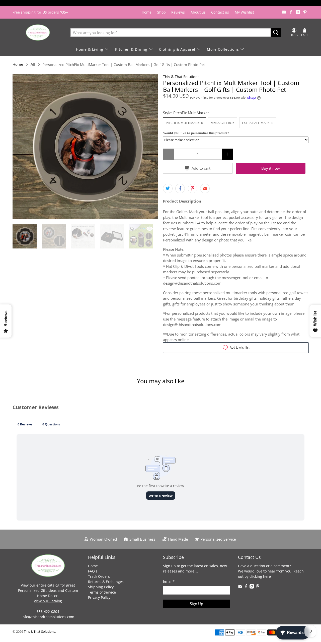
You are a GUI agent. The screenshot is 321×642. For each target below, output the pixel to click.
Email (169, 581)
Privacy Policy (99, 597)
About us (198, 12)
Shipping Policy (101, 587)
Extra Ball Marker (257, 122)
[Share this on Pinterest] (192, 188)
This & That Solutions (181, 76)
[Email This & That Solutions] (284, 12)
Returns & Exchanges (106, 581)
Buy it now (270, 168)
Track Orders (99, 576)
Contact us (220, 12)
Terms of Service (102, 592)
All (33, 64)
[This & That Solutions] (38, 32)
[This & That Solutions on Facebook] (291, 12)
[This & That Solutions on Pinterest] (305, 12)
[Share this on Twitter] (168, 188)
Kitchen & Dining (131, 49)
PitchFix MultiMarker (184, 122)
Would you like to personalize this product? (196, 133)
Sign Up (196, 603)
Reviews (178, 12)
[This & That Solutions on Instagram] (298, 12)
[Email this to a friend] (205, 188)
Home (146, 12)
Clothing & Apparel (177, 49)
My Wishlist (244, 12)
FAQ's (92, 571)
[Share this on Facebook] (180, 188)
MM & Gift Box (222, 122)
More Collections (223, 49)
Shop (161, 12)
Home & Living (89, 49)
